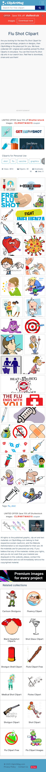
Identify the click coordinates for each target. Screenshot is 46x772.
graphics (35, 161)
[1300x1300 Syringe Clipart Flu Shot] (8, 185)
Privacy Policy (10, 767)
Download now (26, 20)
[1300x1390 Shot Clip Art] (38, 447)
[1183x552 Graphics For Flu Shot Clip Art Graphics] (30, 216)
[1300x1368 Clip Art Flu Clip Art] (34, 246)
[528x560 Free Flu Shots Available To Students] (7, 216)
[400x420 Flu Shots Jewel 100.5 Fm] (34, 345)
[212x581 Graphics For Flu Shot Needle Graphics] (4, 416)
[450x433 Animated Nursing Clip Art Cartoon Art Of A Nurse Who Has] (37, 229)
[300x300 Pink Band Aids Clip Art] (37, 432)
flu (13, 161)
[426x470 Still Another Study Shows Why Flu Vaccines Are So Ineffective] (38, 462)
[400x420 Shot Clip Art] (8, 462)
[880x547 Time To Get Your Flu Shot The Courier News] (30, 478)
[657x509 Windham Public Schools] (33, 496)
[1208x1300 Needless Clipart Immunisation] (7, 229)
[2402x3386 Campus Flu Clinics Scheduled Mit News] (39, 201)
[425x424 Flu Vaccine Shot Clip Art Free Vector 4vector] (11, 366)
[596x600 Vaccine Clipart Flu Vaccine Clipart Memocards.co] (10, 496)
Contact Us (23, 767)
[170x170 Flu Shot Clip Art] (12, 308)
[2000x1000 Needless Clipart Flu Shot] (27, 416)
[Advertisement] (23, 85)
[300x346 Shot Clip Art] (22, 229)
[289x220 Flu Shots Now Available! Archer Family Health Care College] (34, 326)
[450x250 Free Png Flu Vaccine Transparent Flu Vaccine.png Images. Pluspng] (16, 201)
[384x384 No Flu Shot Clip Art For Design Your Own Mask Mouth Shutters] (20, 432)
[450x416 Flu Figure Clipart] (34, 366)
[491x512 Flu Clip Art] (34, 287)
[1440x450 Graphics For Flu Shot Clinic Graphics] (23, 401)
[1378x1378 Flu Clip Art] (12, 287)
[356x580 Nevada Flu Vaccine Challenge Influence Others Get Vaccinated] (5, 432)
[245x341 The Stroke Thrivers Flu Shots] (7, 478)
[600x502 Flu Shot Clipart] (11, 327)
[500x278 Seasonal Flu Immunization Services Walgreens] (15, 447)
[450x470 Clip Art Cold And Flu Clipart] (11, 246)
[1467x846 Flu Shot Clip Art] (31, 185)
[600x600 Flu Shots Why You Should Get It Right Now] (12, 346)
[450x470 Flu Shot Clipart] (34, 308)
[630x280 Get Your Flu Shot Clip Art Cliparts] (23, 385)
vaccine (22, 161)
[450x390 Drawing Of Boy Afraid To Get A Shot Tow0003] (12, 267)
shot (5, 161)
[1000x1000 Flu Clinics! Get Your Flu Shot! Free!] (35, 267)
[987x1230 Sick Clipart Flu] (23, 462)
